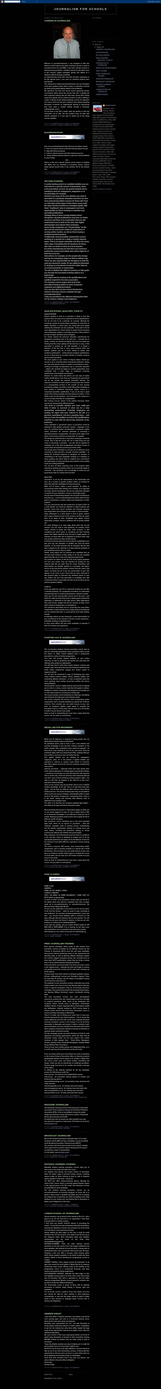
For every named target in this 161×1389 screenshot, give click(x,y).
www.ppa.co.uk (52, 1123)
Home (71, 1374)
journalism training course (60, 720)
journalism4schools (53, 132)
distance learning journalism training (64, 125)
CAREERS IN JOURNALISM (57, 21)
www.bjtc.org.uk (63, 1152)
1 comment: (74, 1204)
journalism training (57, 303)
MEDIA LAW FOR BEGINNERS (58, 727)
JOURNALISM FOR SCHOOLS (80, 9)
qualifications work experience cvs (63, 630)
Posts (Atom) (57, 1378)
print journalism (80, 1097)
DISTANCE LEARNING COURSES (59, 1164)
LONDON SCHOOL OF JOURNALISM (61, 1213)
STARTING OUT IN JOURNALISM (59, 637)
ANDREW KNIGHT (52, 1314)
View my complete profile (102, 189)
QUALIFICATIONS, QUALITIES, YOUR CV (63, 311)
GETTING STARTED (53, 181)
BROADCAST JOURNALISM (57, 1136)
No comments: (75, 123)
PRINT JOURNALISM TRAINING (59, 944)
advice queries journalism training (63, 173)
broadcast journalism (58, 1157)
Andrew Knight (110, 105)
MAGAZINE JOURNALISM (56, 1105)
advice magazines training (60, 1128)
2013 (96, 44)
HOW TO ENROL (52, 874)
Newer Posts (48, 1374)
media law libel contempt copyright (63, 867)
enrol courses (55, 936)
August (99, 47)
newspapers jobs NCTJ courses (61, 1097)
